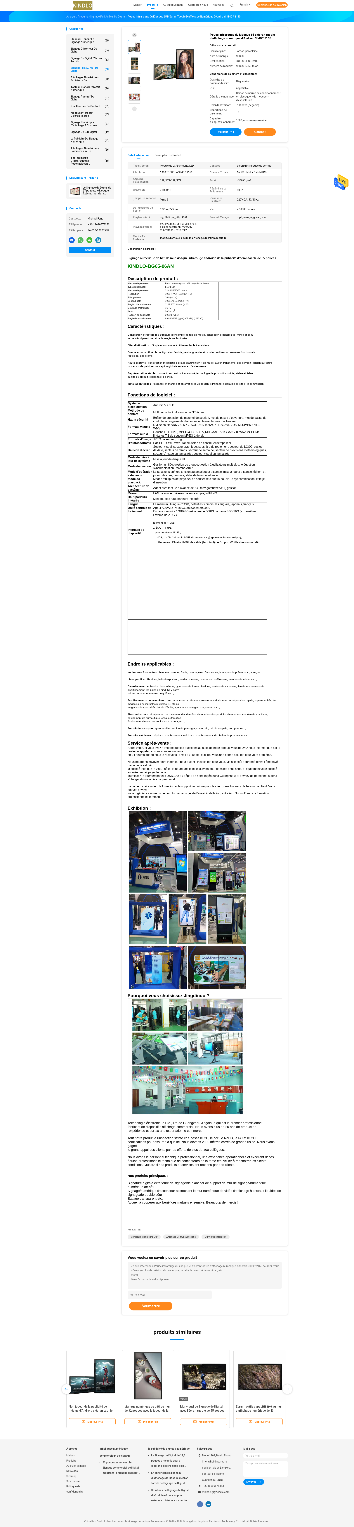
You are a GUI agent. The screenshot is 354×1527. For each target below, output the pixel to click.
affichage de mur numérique (181, 1237)
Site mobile (73, 1481)
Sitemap (71, 1476)
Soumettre (151, 1306)
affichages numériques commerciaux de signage (115, 1452)
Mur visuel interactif (215, 1237)
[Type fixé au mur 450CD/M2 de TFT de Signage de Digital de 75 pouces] (204, 1376)
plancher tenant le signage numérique (90, 40)
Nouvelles (72, 1470)
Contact (90, 249)
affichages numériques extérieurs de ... (90, 79)
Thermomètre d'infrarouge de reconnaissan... (90, 160)
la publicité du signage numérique (90, 140)
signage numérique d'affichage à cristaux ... (90, 124)
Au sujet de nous (76, 1465)
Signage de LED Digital (90, 131)
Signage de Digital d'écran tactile (90, 60)
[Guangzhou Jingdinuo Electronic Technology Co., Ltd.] (82, 5)
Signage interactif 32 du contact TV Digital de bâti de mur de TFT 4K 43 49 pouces (258, 1410)
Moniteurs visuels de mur (144, 1237)
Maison (70, 1455)
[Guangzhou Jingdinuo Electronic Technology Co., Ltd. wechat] (89, 240)
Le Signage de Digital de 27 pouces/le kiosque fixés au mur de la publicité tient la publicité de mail (97, 190)
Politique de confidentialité (75, 1489)
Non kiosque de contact (90, 106)
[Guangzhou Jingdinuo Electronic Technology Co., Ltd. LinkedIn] (208, 1504)
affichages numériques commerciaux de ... (90, 150)
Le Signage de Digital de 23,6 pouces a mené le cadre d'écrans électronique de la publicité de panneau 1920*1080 (168, 1461)
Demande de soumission (272, 5)
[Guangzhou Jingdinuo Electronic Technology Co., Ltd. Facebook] (200, 1504)
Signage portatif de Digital (90, 98)
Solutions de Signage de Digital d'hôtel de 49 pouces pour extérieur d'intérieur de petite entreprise (170, 1496)
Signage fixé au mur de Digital (90, 69)
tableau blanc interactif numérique (90, 88)
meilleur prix (226, 132)
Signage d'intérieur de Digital (90, 50)
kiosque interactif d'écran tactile (90, 114)
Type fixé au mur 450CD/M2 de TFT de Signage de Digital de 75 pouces (201, 1410)
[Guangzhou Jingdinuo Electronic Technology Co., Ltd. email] (72, 240)
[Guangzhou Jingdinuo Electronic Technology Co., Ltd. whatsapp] (81, 240)
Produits (71, 1460)
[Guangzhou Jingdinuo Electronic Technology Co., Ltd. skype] (98, 240)
